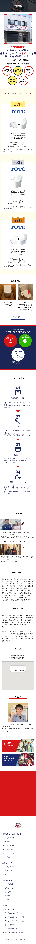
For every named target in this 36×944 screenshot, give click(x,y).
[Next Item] (28, 292)
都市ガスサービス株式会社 (16, 939)
